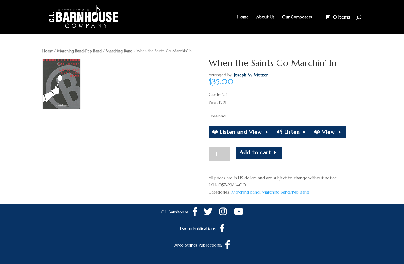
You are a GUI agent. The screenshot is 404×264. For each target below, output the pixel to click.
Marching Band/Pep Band (79, 51)
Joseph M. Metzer (251, 75)
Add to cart (255, 152)
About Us (265, 17)
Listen (291, 131)
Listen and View (240, 131)
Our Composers (297, 17)
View (327, 131)
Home (243, 17)
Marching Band (119, 51)
